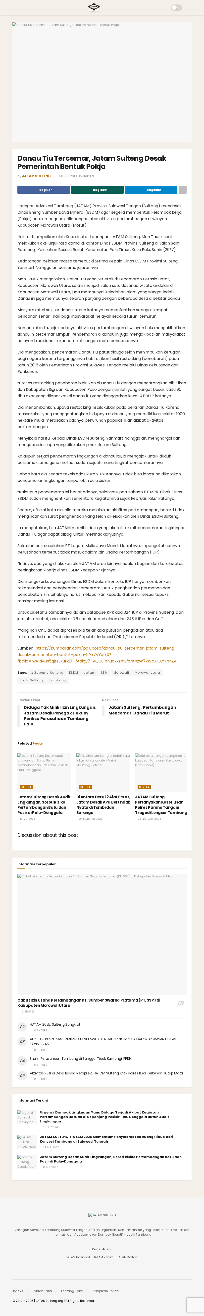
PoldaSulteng (31, 680)
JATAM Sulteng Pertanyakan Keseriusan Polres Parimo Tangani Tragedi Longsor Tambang (161, 804)
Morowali (121, 672)
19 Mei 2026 (27, 819)
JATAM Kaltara (128, 1257)
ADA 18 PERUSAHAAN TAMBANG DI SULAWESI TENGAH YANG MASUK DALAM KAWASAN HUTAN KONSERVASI (103, 1042)
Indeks (17, 1291)
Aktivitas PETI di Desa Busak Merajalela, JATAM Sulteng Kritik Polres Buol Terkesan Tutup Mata (106, 1073)
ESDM (73, 672)
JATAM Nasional (77, 1257)
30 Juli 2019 (68, 176)
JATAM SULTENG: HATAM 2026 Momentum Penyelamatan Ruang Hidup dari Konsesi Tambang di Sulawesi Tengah (106, 1139)
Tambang (57, 680)
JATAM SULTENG (36, 176)
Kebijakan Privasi (105, 1291)
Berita (88, 176)
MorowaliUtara (147, 672)
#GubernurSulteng (47, 672)
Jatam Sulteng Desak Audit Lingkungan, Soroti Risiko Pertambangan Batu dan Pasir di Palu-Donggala (44, 804)
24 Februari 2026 (90, 819)
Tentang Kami (72, 1291)
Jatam (90, 672)
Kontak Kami (42, 1291)
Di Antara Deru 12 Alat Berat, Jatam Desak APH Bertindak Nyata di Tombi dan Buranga (103, 804)
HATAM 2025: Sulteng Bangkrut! (55, 1024)
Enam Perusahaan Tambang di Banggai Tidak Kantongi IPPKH (80, 1058)
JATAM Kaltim (103, 1257)
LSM (104, 672)
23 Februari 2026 (149, 819)
